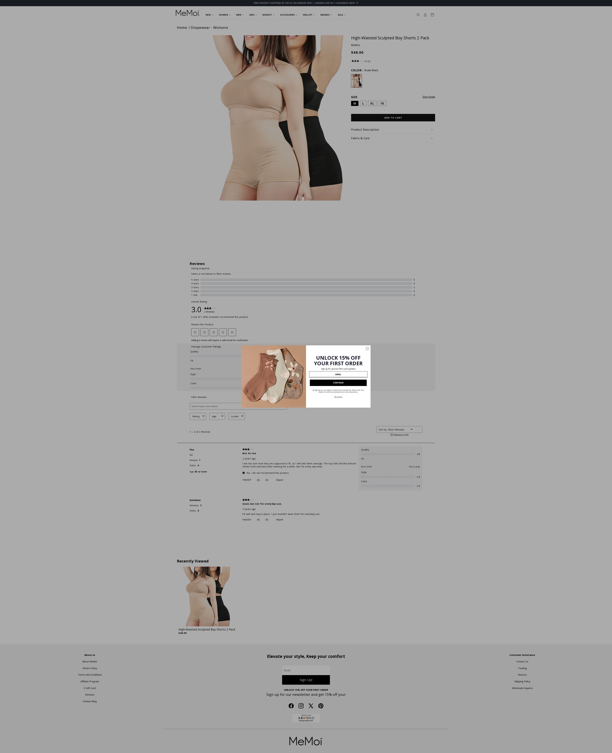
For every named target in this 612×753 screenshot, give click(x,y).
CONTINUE (338, 382)
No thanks (338, 397)
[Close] (367, 348)
